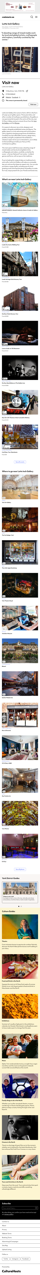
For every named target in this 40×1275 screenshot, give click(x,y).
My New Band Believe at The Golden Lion (13, 383)
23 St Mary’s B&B (7, 763)
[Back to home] (8, 17)
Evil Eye (4, 861)
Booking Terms (7, 1237)
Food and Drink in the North (11, 981)
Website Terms (6, 1233)
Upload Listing (6, 1249)
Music (4, 1060)
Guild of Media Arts (7, 697)
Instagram (15, 1259)
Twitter (6, 1259)
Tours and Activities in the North (12, 1182)
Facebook (15, 97)
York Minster (5, 828)
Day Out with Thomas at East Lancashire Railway (15, 417)
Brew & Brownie (6, 730)
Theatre (4, 941)
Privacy (4, 1230)
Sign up (35, 1209)
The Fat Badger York (8, 535)
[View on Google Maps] (27, 91)
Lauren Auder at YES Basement (11, 348)
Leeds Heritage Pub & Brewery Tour (12, 279)
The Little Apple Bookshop (9, 568)
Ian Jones (5, 27)
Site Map (5, 1245)
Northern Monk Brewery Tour (10, 314)
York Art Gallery (6, 502)
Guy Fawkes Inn (6, 796)
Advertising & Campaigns (10, 1241)
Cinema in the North (8, 1142)
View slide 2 (21, 906)
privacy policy (8, 1214)
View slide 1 (18, 906)
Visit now (33, 104)
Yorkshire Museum (7, 633)
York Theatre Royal (7, 600)
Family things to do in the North (12, 1100)
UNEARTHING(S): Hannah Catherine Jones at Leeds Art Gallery (20, 210)
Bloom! (4, 666)
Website (8, 97)
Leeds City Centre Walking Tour (11, 244)
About (4, 1226)
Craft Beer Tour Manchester (9, 452)
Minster (17, 123)
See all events (20, 462)
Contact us (5, 1222)
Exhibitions (5, 1021)
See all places (20, 869)
